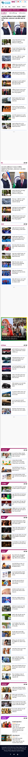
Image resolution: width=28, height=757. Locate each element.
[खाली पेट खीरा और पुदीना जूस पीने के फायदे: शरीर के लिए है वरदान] (6, 617)
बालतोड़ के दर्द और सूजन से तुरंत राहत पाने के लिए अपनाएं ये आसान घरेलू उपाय (18, 590)
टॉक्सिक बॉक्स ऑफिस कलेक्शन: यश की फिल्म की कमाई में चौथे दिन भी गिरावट (19, 529)
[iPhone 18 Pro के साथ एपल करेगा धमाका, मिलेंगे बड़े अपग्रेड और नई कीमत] (6, 109)
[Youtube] (18, 1)
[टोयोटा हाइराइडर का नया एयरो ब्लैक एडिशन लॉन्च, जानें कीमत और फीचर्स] (6, 386)
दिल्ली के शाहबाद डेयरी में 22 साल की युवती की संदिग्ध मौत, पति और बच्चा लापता (18, 99)
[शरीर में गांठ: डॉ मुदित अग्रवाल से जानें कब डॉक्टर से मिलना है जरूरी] (6, 600)
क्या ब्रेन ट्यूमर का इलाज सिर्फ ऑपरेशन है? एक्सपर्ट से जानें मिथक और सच (18, 633)
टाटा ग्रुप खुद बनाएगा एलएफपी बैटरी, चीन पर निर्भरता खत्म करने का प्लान (19, 401)
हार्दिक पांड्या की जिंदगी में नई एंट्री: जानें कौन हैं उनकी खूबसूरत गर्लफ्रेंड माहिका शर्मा (19, 689)
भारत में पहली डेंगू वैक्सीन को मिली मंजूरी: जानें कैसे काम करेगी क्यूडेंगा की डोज (19, 476)
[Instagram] (23, 1)
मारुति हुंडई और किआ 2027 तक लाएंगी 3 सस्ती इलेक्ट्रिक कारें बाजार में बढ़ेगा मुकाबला (18, 359)
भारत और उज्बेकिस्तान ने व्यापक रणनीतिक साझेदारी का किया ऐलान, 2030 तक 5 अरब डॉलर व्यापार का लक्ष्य (13, 18)
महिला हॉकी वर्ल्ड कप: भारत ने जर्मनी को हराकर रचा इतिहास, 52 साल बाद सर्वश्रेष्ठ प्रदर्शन (19, 280)
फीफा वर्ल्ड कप (22, 13)
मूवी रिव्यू (4, 718)
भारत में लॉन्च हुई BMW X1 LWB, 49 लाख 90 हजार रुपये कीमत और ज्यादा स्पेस (18, 367)
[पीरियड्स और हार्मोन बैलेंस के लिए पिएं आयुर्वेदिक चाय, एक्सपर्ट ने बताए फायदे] (6, 642)
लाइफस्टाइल (4, 450)
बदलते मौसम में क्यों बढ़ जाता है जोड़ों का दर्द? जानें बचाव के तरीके (19, 649)
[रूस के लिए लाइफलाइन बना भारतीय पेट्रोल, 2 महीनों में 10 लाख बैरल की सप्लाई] (6, 117)
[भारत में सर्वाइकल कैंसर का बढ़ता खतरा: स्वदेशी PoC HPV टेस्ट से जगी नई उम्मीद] (6, 625)
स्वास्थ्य (3, 551)
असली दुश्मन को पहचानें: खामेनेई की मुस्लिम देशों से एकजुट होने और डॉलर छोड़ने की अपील (18, 82)
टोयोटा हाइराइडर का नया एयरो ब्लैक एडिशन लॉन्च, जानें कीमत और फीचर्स (19, 384)
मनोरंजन (24, 7)
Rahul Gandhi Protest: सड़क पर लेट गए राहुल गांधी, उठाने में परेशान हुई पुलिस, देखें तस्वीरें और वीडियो (19, 703)
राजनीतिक (4, 484)
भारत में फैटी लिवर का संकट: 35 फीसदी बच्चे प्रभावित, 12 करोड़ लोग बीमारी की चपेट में (19, 469)
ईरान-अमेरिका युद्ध (13, 13)
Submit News (20, 751)
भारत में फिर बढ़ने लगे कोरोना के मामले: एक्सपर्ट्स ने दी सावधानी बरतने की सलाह (18, 582)
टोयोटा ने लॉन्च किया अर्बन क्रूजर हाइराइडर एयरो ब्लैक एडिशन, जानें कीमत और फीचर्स (18, 376)
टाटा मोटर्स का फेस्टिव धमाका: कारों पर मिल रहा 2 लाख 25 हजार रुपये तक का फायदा (18, 393)
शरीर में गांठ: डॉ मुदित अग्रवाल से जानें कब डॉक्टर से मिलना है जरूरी (18, 598)
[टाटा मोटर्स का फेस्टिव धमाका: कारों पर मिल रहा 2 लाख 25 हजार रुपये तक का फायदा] (6, 394)
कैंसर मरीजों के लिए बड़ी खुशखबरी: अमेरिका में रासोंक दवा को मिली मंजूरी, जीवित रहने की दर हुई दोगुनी (18, 556)
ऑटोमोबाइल (3, 345)
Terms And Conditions (20, 749)
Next (25, 331)
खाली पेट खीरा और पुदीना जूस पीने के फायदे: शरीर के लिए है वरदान (18, 615)
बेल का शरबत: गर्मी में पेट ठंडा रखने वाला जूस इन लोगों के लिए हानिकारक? (18, 710)
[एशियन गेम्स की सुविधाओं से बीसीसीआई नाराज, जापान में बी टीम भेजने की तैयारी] (6, 273)
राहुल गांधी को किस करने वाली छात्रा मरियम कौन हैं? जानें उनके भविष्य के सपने (19, 495)
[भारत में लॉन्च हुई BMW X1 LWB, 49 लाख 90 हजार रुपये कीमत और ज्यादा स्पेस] (6, 369)
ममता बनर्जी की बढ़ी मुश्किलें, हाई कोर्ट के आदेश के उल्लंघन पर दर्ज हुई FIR (19, 487)
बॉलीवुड (3, 517)
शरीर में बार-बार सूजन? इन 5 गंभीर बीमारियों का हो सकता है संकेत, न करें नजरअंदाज (18, 607)
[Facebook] (16, 1)
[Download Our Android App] (12, 1)
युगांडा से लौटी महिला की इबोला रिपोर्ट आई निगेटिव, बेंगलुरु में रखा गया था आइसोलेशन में (18, 658)
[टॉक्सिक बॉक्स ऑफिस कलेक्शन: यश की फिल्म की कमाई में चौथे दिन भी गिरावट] (6, 530)
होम (2, 7)
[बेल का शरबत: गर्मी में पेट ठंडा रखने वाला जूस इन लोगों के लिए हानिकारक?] (6, 711)
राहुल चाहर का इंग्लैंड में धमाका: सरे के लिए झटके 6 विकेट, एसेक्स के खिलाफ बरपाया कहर (18, 255)
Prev (2, 331)
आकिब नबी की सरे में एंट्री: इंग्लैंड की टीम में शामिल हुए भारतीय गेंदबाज (18, 73)
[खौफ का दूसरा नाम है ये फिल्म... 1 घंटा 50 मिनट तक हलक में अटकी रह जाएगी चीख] (6, 696)
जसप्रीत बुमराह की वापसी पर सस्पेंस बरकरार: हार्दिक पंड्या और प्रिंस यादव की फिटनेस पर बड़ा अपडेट (18, 239)
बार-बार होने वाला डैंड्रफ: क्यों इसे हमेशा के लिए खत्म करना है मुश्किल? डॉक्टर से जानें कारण (18, 455)
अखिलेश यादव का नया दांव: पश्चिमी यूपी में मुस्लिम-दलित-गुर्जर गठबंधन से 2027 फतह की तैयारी (19, 510)
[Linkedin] (25, 1)
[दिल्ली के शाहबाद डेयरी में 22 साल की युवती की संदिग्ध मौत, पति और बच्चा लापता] (6, 100)
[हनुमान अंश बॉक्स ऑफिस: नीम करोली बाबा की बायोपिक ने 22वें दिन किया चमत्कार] (6, 537)
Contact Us (10, 749)
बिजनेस (18, 7)
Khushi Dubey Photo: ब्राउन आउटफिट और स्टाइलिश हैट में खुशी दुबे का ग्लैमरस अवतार (18, 49)
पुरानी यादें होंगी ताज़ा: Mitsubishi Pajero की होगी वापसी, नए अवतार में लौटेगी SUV (18, 350)
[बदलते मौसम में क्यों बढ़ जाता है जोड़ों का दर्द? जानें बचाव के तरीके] (6, 651)
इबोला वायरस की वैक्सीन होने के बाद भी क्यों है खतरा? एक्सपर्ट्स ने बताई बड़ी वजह (19, 667)
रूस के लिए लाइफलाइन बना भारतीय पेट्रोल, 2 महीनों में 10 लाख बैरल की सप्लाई (19, 116)
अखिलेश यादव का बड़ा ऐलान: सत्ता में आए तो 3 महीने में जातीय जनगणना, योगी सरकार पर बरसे (19, 66)
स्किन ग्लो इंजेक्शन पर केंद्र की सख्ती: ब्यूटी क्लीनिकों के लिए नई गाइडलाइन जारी (18, 675)
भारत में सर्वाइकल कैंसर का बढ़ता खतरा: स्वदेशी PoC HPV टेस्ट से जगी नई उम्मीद (18, 624)
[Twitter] (20, 1)
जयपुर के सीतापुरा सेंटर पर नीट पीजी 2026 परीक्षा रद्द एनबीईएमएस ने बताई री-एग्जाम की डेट (19, 125)
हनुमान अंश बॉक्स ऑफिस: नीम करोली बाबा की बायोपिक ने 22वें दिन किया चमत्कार (19, 536)
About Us (4, 749)
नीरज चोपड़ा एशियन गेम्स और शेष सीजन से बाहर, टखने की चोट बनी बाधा (18, 246)
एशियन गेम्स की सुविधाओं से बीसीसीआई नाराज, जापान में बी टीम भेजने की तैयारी (18, 272)
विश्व (9, 7)
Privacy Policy (7, 751)
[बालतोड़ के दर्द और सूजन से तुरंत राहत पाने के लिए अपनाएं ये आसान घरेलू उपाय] (6, 591)
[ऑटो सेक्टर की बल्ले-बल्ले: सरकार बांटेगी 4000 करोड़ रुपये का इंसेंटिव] (6, 411)
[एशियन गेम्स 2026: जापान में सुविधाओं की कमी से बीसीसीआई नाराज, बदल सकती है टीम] (6, 264)
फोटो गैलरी (4, 684)
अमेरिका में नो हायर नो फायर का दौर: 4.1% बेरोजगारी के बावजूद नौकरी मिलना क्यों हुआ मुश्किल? (19, 91)
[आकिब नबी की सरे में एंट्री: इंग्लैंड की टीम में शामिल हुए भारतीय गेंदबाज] (6, 75)
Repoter (14, 751)
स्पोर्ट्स (13, 7)
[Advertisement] (14, 146)
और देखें (25, 163)
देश (6, 7)
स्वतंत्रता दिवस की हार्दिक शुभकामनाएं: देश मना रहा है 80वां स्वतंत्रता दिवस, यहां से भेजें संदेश (18, 462)
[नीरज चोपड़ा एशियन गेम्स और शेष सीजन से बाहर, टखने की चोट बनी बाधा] (6, 247)
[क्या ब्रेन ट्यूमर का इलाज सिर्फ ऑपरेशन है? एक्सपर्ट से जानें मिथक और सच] (6, 634)
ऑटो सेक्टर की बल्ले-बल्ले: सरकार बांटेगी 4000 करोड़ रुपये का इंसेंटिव (18, 409)
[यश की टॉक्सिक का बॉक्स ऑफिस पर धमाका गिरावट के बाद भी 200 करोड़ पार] (6, 544)
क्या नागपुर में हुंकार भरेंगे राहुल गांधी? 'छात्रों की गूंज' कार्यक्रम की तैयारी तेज (19, 503)
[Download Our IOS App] (14, 1)
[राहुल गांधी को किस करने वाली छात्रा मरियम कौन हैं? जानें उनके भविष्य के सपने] (6, 496)
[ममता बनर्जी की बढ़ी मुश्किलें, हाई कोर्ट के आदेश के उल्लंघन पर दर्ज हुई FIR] (6, 489)
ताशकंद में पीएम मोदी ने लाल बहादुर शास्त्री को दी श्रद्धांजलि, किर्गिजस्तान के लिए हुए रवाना (18, 41)
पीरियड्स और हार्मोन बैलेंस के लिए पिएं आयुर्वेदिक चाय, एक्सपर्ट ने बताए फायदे (18, 641)
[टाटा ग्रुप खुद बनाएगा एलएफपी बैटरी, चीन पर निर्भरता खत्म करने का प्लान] (6, 403)
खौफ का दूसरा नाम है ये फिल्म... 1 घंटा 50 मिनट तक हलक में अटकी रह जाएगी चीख (19, 696)
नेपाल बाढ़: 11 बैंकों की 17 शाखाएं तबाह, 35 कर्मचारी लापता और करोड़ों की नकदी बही (18, 57)
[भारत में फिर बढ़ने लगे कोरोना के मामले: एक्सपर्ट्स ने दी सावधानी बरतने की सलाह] (6, 583)
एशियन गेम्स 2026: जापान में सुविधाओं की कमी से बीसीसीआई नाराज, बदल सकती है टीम (18, 263)
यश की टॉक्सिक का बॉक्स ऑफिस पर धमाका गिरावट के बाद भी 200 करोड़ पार (19, 543)
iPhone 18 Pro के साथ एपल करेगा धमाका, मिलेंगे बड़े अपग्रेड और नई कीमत (19, 108)
